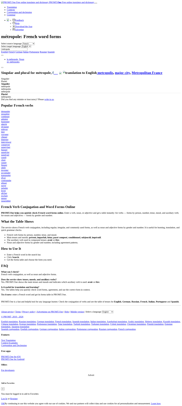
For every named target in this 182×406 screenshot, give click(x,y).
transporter (6, 175)
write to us (49, 99)
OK (3, 403)
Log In (4, 398)
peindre (4, 188)
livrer (3, 191)
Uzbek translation (118, 324)
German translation (45, 321)
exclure (4, 196)
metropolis (105, 73)
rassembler (6, 201)
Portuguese (34, 52)
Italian (26, 52)
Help (17, 23)
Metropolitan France (147, 73)
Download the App (23, 26)
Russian (43, 52)
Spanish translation (80, 321)
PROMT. (71, 2)
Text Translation (8, 340)
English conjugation (29, 329)
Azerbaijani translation (117, 321)
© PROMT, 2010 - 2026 (12, 317)
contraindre (6, 180)
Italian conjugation (67, 329)
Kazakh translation (171, 321)
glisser (4, 183)
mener (4, 198)
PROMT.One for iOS (11, 356)
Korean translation (27, 324)
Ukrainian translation (136, 324)
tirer (3, 132)
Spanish (51, 52)
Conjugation (19, 12)
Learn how (156, 403)
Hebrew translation (153, 321)
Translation (12, 7)
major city (122, 73)
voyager (4, 134)
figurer (4, 165)
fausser (4, 150)
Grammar (11, 15)
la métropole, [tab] (15, 60)
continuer (5, 116)
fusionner (5, 121)
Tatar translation (65, 324)
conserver (5, 144)
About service (7, 312)
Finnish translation (155, 324)
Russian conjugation (108, 329)
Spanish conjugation (10, 329)
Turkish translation (81, 324)
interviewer (6, 142)
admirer (4, 119)
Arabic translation (136, 321)
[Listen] (56, 73)
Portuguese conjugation (87, 329)
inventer (4, 170)
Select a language (93, 312)
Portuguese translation (47, 324)
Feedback (19, 20)
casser (4, 162)
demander (5, 111)
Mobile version (77, 312)
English (4, 52)
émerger (4, 139)
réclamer (5, 127)
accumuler (5, 173)
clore (3, 160)
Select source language (11, 43)
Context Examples (9, 343)
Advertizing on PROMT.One (50, 312)
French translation (63, 321)
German (19, 52)
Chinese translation (9, 324)
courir (3, 157)
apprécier (5, 152)
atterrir (4, 124)
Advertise (19, 29)
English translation (9, 321)
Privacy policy (28, 312)
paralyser (5, 155)
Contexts (11, 10)
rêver (3, 178)
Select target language (11, 46)
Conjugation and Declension (14, 345)
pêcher (4, 193)
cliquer (4, 137)
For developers (8, 370)
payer (3, 185)
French (12, 52)
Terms (18, 312)
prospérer (5, 114)
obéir (3, 167)
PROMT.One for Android (12, 359)
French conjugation (127, 329)
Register (14, 398)
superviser (5, 147)
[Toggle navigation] (96, 3)
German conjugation (49, 329)
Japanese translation (20, 326)
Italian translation (98, 321)
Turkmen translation (100, 324)
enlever (4, 129)
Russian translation (27, 321)
